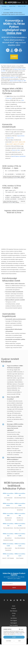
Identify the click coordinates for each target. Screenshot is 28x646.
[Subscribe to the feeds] (24, 600)
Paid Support (13, 623)
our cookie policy (18, 634)
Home (13, 606)
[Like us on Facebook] (4, 600)
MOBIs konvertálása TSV (8, 524)
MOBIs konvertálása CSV (8, 494)
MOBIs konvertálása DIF (20, 494)
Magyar (19, 2)
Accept (14, 637)
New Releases (13, 611)
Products (13, 608)
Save (22, 100)
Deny (19, 640)
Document (8, 98)
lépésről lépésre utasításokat (18, 156)
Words (13, 150)
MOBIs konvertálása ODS (8, 514)
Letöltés (14, 57)
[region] (14, 172)
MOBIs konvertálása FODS (20, 504)
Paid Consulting (14, 625)
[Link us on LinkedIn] (11, 600)
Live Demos (14, 618)
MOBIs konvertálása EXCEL (8, 504)
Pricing (13, 613)
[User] (22, 2)
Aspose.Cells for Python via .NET (18, 80)
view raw (23, 176)
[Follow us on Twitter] (8, 600)
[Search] (26, 2)
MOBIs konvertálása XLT (8, 554)
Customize (8, 640)
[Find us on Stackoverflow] (14, 600)
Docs (13, 615)
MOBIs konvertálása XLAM (20, 524)
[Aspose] (10, 2)
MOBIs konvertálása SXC (20, 514)
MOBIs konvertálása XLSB (20, 534)
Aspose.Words (20, 135)
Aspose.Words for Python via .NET (9, 77)
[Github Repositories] (21, 600)
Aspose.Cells (10, 137)
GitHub (22, 177)
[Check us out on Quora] (17, 600)
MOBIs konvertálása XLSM (8, 544)
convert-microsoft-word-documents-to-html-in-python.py (11, 177)
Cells (18, 150)
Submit (14, 587)
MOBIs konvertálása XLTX (20, 554)
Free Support (13, 620)
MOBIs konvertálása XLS (8, 534)
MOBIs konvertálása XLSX (20, 544)
